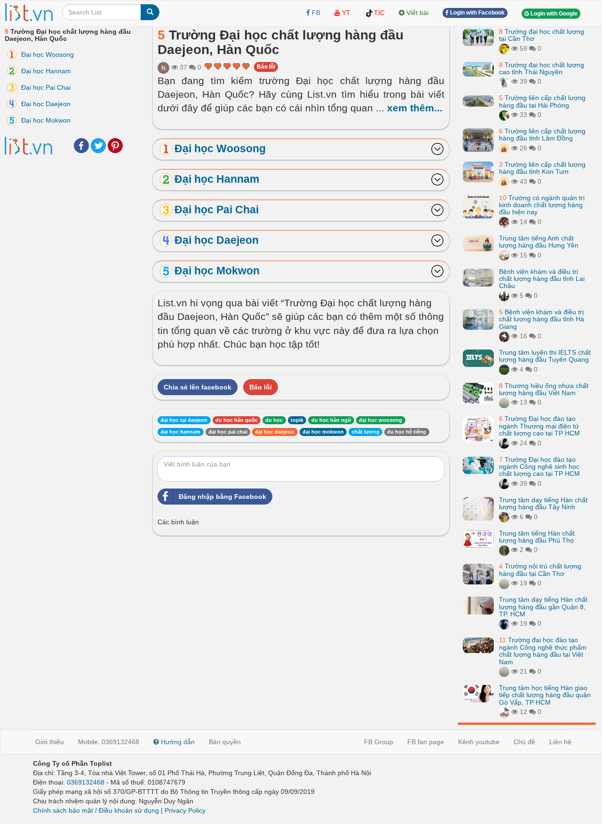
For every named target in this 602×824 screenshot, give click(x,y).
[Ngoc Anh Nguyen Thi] (163, 67)
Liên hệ (560, 742)
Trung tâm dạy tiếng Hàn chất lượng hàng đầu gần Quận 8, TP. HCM (543, 607)
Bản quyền (225, 742)
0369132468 (85, 782)
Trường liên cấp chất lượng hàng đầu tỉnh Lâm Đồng (542, 134)
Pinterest (115, 145)
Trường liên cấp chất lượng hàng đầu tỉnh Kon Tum (542, 168)
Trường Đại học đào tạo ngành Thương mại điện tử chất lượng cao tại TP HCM (539, 426)
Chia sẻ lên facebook (197, 387)
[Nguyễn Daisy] (504, 48)
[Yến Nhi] (504, 711)
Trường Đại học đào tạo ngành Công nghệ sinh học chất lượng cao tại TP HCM (539, 467)
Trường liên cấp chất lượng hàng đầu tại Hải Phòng (542, 101)
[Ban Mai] (504, 550)
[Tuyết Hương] (504, 517)
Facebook (81, 145)
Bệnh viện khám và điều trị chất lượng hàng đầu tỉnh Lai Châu (542, 279)
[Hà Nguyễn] (504, 369)
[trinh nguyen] (504, 221)
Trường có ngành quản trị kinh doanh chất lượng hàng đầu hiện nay (542, 205)
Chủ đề (524, 742)
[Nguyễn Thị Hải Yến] (504, 336)
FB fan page (425, 742)
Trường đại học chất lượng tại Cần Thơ (541, 35)
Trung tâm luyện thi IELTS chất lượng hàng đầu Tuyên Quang (545, 356)
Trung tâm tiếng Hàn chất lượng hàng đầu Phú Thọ (537, 536)
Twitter (98, 145)
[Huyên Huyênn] (504, 82)
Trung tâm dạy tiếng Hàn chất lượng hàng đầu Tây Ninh (543, 503)
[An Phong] (504, 255)
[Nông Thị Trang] (504, 295)
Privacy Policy (185, 810)
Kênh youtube (478, 742)
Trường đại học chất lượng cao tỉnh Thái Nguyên (541, 68)
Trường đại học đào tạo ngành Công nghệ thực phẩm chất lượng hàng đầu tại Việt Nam (542, 651)
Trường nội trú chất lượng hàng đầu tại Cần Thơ (540, 570)
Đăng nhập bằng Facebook (222, 496)
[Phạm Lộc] (504, 443)
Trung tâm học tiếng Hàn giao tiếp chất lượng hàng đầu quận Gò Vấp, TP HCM (545, 695)
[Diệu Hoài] (504, 114)
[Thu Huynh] (504, 148)
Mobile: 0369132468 (108, 742)
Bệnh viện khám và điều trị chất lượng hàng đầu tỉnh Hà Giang (541, 319)
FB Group (378, 742)
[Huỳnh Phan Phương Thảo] (504, 624)
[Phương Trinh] (504, 402)
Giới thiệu (49, 742)
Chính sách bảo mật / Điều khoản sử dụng (96, 810)
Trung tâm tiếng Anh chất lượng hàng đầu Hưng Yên (538, 241)
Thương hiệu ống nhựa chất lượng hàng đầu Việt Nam (543, 389)
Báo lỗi (266, 66)
